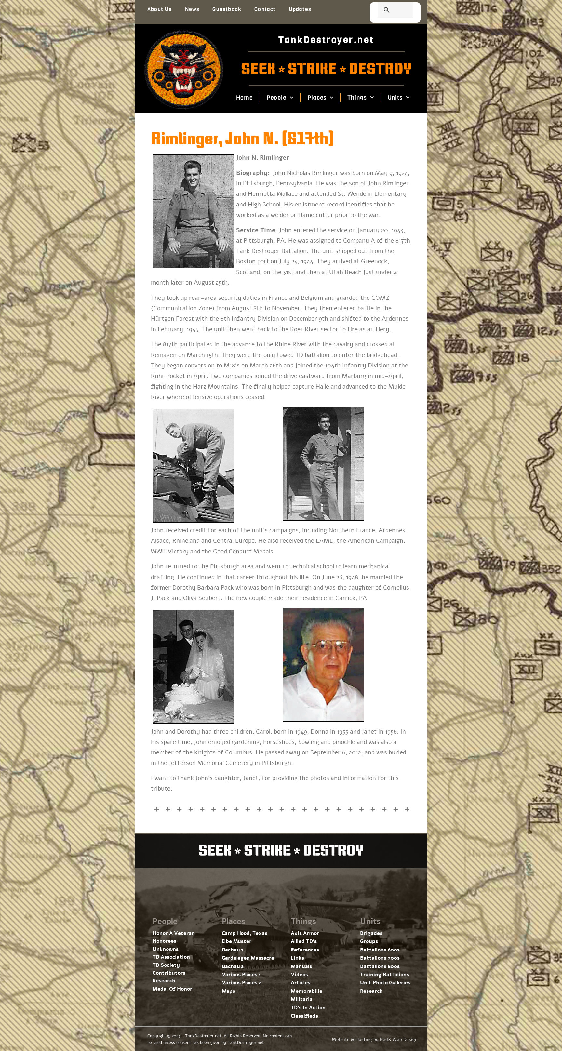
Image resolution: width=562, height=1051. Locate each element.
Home (244, 97)
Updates (300, 9)
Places (317, 97)
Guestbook (226, 9)
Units (395, 97)
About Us (159, 9)
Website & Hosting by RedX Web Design (375, 1039)
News (192, 9)
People (276, 97)
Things (357, 97)
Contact (264, 9)
